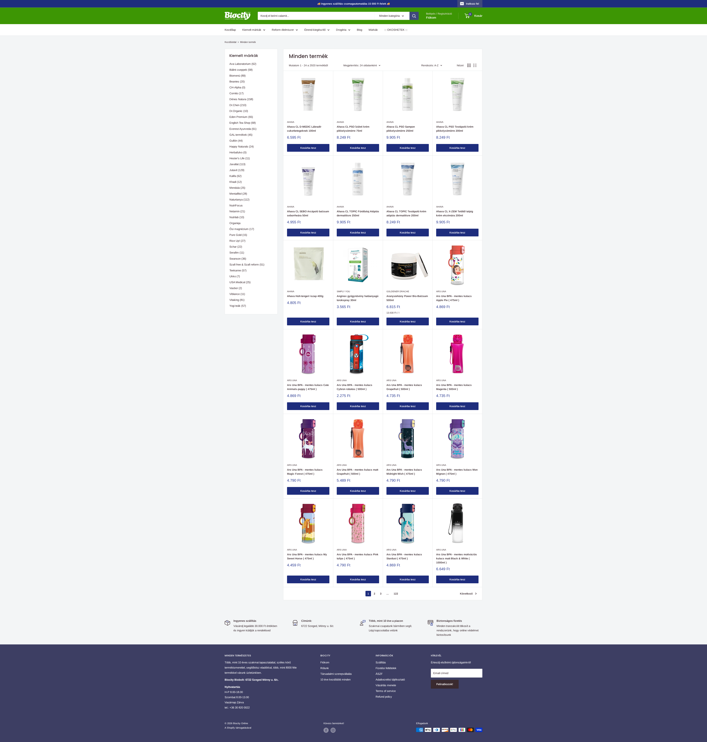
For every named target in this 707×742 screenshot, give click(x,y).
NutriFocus (236, 205)
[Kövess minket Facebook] (326, 730)
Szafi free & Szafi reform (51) (246, 264)
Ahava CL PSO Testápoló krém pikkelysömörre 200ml (454, 128)
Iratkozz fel (472, 3)
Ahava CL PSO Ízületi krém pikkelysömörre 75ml (353, 128)
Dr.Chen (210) (237, 105)
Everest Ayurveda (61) (242, 128)
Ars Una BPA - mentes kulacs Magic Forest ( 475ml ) (305, 471)
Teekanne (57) (238, 270)
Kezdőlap (230, 29)
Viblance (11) (237, 294)
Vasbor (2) (235, 288)
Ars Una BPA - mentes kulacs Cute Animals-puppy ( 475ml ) (308, 387)
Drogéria (341, 29)
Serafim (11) (236, 252)
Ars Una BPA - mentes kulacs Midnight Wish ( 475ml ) (404, 471)
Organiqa (234, 223)
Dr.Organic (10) (238, 110)
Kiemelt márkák (251, 29)
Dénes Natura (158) (241, 99)
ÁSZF (379, 673)
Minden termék (248, 42)
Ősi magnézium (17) (241, 229)
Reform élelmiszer (283, 29)
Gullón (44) (236, 140)
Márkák (373, 29)
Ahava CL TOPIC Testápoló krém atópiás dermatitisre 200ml (406, 213)
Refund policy (384, 696)
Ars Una (441, 291)
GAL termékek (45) (240, 134)
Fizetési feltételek (386, 668)
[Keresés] (414, 16)
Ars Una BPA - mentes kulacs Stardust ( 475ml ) (404, 556)
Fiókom (431, 17)
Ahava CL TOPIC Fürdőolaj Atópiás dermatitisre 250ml (358, 213)
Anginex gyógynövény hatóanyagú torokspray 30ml (357, 298)
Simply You (343, 291)
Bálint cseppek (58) (241, 69)
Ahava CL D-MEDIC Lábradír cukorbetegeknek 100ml (304, 128)
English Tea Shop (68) (242, 122)
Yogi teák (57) (237, 305)
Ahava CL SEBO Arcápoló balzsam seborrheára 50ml (308, 213)
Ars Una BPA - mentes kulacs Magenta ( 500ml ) (454, 387)
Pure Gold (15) (238, 234)
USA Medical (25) (240, 282)
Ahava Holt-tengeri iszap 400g (305, 296)
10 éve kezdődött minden (335, 679)
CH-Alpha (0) (237, 87)
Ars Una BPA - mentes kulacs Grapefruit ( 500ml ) (404, 387)
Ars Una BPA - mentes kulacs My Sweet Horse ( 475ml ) (307, 556)
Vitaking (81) (237, 299)
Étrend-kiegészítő (315, 29)
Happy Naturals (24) (241, 146)
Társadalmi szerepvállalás (336, 673)
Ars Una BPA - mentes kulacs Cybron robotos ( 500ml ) (354, 387)
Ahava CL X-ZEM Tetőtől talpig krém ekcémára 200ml (454, 213)
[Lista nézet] (475, 65)
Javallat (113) (237, 164)
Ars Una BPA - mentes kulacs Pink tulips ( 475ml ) (357, 556)
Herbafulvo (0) (238, 152)
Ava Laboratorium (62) (242, 63)
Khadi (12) (235, 181)
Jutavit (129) (236, 170)
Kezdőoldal (230, 42)
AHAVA (290, 122)
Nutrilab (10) (236, 217)
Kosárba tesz (308, 147)
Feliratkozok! (444, 684)
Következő (466, 593)
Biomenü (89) (237, 75)
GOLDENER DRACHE (397, 291)
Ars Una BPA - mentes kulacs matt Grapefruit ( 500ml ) (357, 471)
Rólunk (324, 668)
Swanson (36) (237, 258)
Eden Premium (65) (241, 116)
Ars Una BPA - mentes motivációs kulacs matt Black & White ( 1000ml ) (456, 558)
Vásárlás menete (386, 685)
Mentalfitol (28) (238, 193)
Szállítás (381, 662)
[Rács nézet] (469, 65)
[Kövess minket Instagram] (333, 730)
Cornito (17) (236, 93)
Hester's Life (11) (239, 158)
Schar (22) (235, 246)
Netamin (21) (237, 211)
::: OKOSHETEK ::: (395, 29)
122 (396, 593)
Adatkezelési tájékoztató (390, 679)
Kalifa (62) (235, 175)
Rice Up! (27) (237, 240)
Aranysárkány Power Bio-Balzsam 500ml (407, 298)
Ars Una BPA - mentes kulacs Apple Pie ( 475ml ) (454, 298)
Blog (359, 29)
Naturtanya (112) (239, 199)
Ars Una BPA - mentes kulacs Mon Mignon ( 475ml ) (457, 471)
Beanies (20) (237, 81)
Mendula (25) (237, 187)
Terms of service (386, 690)
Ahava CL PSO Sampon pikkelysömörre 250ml (400, 128)
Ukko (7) (234, 276)
